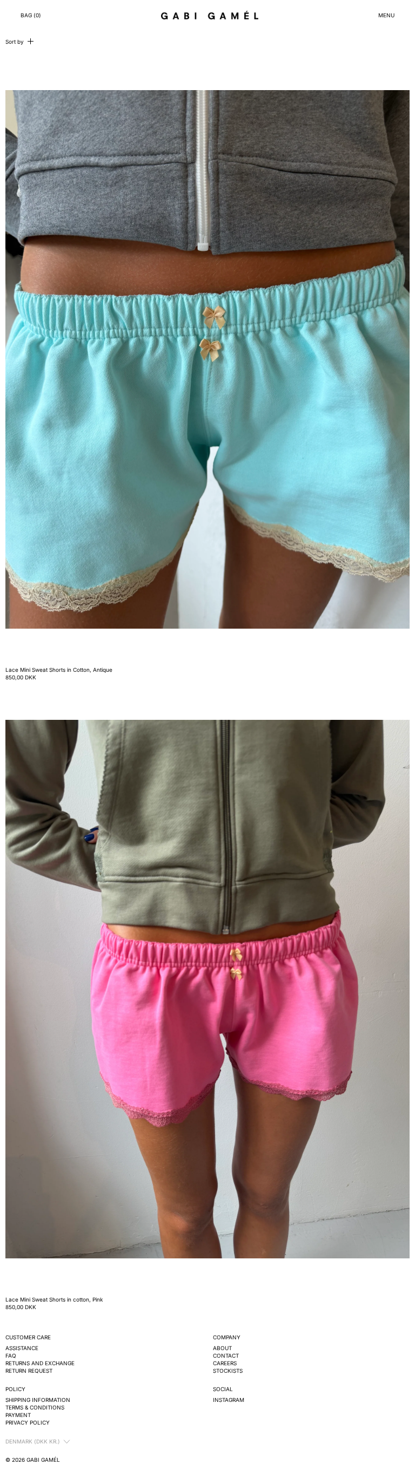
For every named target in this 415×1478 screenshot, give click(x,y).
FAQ (10, 1355)
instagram (228, 1400)
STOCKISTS (228, 1370)
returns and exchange (40, 1363)
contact (226, 1355)
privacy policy (27, 1422)
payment (18, 1415)
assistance (21, 1348)
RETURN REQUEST (28, 1370)
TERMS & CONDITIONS (34, 1407)
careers (225, 1363)
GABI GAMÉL (43, 1459)
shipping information (37, 1400)
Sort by (14, 41)
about (222, 1348)
